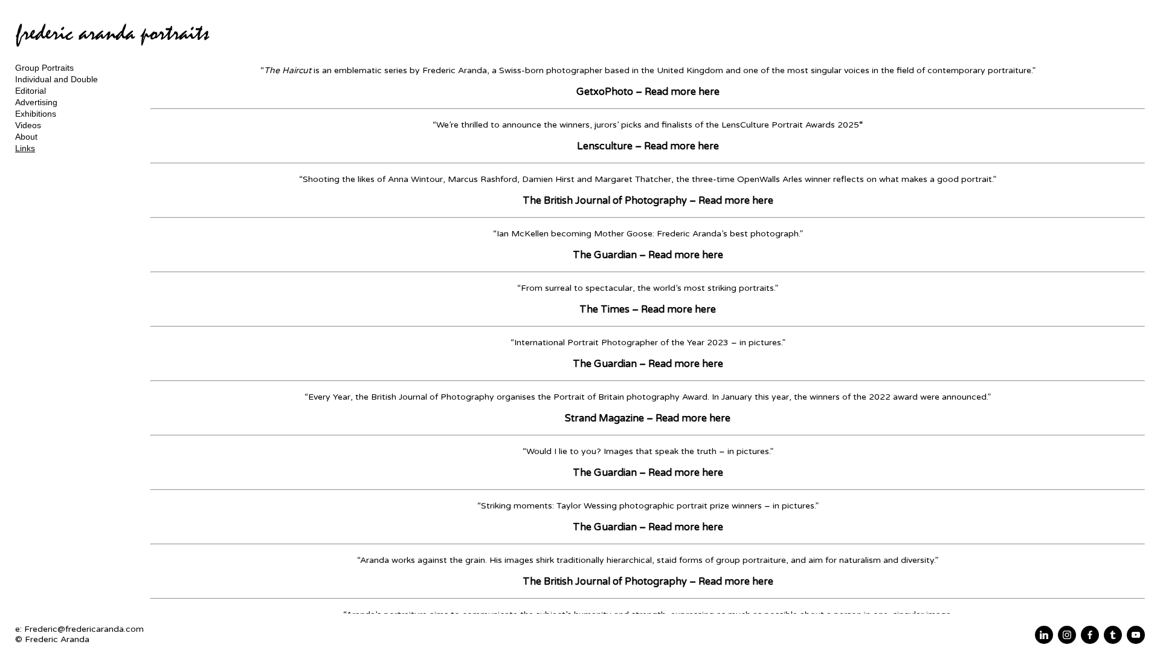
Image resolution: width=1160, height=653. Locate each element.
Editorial (30, 91)
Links (25, 148)
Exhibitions (35, 114)
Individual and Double (56, 79)
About (26, 136)
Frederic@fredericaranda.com (84, 629)
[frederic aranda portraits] (112, 52)
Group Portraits (44, 68)
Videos (28, 125)
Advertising (36, 102)
